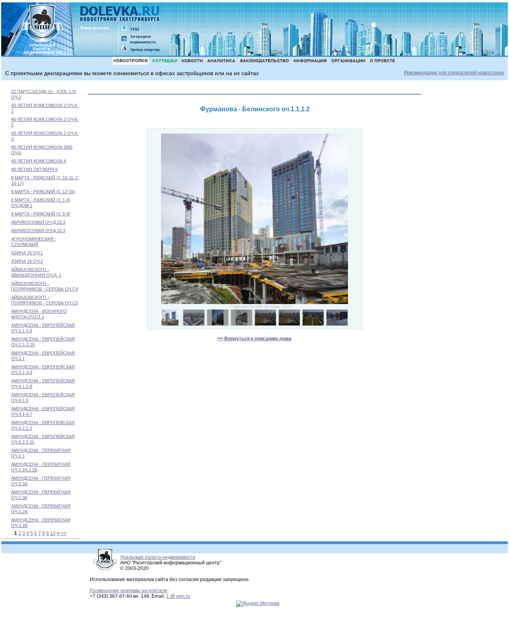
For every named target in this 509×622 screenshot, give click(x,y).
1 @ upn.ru (178, 596)
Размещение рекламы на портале (128, 590)
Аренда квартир (145, 49)
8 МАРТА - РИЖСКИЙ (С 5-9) (40, 213)
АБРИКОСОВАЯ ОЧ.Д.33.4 (38, 230)
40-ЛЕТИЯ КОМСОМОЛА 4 (38, 161)
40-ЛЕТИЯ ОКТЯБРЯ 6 (34, 169)
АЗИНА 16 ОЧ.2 (27, 261)
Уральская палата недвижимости (157, 557)
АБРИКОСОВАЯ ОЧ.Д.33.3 (38, 222)
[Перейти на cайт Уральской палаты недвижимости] (124, 29)
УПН (134, 29)
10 (53, 533)
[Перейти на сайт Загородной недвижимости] (124, 39)
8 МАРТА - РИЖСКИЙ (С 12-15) (43, 191)
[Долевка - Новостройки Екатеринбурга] (120, 14)
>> (63, 533)
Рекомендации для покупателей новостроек (454, 73)
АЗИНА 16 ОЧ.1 (27, 252)
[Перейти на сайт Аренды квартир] (124, 49)
